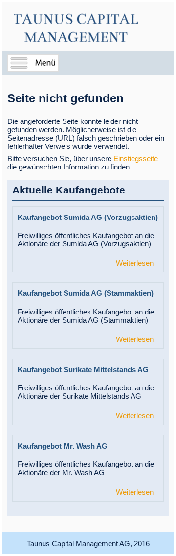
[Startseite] (75, 28)
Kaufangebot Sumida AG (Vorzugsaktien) (88, 217)
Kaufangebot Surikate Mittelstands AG (83, 369)
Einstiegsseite (135, 158)
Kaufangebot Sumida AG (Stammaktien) (86, 293)
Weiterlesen (135, 263)
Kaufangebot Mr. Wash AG (63, 446)
